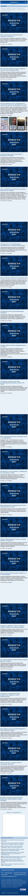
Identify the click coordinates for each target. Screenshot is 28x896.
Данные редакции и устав (20, 874)
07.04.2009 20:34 (3, 200)
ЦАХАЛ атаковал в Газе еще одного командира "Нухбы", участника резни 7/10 (11, 847)
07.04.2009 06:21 (3, 772)
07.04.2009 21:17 (3, 115)
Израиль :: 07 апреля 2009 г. (14, 812)
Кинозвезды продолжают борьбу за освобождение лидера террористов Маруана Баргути (12, 861)
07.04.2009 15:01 (3, 356)
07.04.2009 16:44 (3, 286)
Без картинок (4, 874)
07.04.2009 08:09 (3, 668)
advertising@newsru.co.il (11, 876)
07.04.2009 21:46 (3, 79)
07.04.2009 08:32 (3, 635)
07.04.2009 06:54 (3, 738)
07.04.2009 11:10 (3, 480)
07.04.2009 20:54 (3, 164)
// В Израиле (9, 44)
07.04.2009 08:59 (3, 582)
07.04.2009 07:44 (3, 704)
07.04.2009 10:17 (3, 514)
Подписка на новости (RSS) (20, 872)
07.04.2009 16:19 (3, 320)
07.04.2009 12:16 (3, 393)
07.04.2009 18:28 (3, 253)
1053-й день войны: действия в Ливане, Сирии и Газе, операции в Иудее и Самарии (12, 843)
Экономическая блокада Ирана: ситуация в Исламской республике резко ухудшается (13, 857)
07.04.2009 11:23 (3, 446)
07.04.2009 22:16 (3, 44)
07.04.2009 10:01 (3, 548)
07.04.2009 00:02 (3, 809)
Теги (2, 872)
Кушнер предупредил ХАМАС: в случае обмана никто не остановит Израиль (12, 850)
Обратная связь (8, 872)
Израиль (3, 6)
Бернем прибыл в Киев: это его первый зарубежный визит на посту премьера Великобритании (12, 853)
